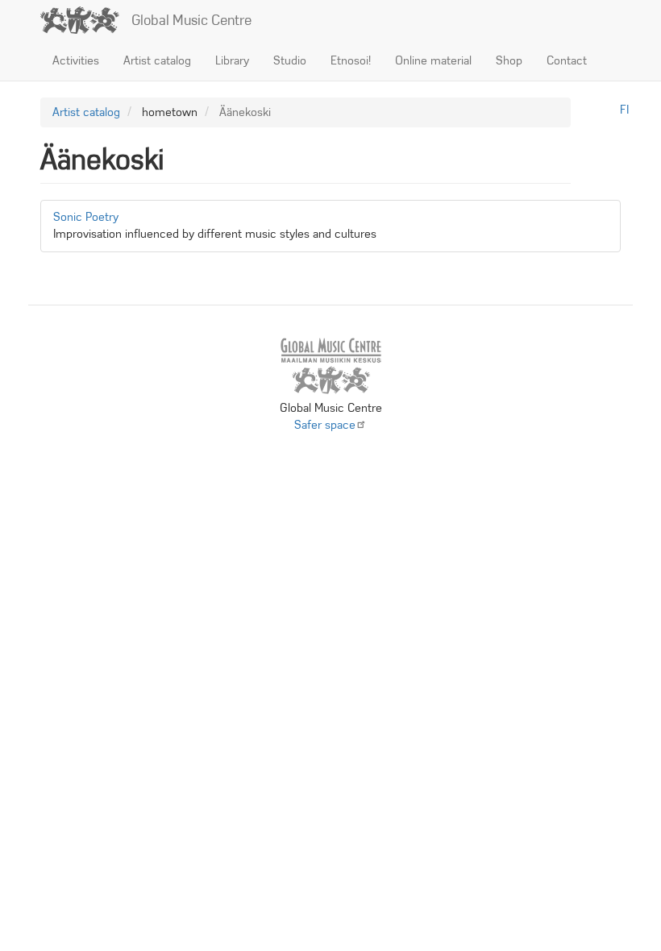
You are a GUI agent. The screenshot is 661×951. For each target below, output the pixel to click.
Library (232, 60)
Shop (509, 60)
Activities (75, 60)
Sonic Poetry (85, 217)
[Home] (85, 20)
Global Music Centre (191, 20)
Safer (324, 424)
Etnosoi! (350, 60)
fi (624, 109)
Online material (433, 60)
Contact (567, 60)
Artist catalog (157, 60)
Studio (289, 60)
